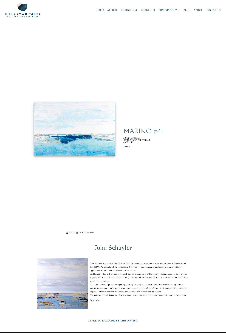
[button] (169, 10)
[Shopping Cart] (220, 10)
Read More (95, 300)
